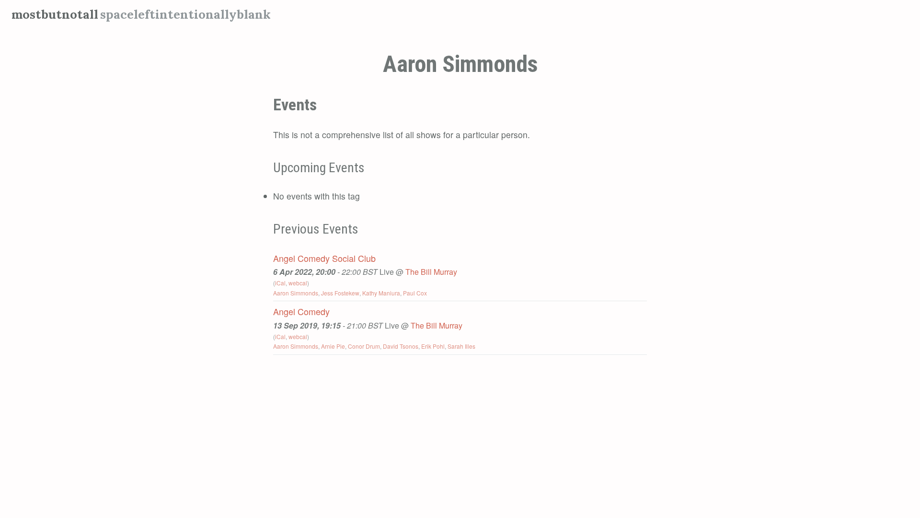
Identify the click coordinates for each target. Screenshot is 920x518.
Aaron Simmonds (295, 293)
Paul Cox (415, 293)
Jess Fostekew (340, 293)
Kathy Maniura (381, 293)
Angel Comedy (301, 311)
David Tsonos (400, 346)
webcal (297, 283)
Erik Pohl (433, 346)
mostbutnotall (55, 14)
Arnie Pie (333, 346)
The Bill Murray (431, 271)
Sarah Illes (461, 346)
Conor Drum (364, 346)
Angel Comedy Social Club (324, 258)
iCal (280, 283)
